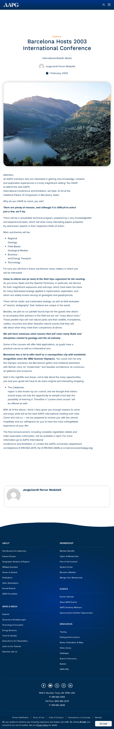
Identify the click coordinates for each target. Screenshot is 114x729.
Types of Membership (69, 556)
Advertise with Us (9, 651)
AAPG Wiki (64, 669)
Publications (7, 577)
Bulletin (63, 663)
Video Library (65, 647)
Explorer (5, 614)
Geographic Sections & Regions (16, 561)
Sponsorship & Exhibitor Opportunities (76, 612)
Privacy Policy (42, 725)
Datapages (64, 653)
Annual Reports (9, 588)
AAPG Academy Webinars (71, 607)
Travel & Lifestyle (9, 635)
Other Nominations (10, 583)
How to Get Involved (68, 561)
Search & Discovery (68, 658)
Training (63, 631)
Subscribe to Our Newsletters (15, 641)
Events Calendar (67, 596)
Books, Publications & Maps (71, 642)
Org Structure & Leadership (14, 550)
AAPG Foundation (10, 593)
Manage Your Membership (71, 577)
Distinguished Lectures (70, 637)
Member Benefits (67, 550)
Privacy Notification (20, 717)
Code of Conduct (56, 717)
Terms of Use (38, 717)
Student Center (66, 567)
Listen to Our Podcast (11, 646)
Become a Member (68, 572)
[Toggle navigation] (109, 5)
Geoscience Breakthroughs (14, 619)
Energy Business (9, 630)
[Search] (103, 5)
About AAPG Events (68, 602)
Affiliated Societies (10, 567)
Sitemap (98, 717)
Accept (103, 723)
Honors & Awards (9, 572)
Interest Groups (9, 556)
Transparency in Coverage (79, 717)
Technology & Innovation (12, 625)
